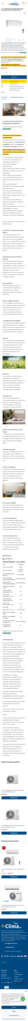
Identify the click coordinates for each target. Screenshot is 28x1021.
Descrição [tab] (4, 97)
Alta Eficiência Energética (15, 86)
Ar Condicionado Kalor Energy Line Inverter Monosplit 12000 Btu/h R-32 (12, 906)
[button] (26, 991)
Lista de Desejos (18, 974)
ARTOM (3, 92)
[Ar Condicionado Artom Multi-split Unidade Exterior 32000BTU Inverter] (12, 812)
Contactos (4, 972)
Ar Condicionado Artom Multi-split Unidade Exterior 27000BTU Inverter (12, 791)
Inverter (19, 88)
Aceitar (14, 1007)
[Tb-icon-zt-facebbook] (2, 982)
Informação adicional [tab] (17, 97)
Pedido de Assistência (4, 975)
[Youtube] (8, 982)
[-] (3, 72)
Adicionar (14, 77)
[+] (10, 72)
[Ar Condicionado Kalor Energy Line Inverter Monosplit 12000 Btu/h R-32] (12, 892)
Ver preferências (14, 1015)
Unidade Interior (16, 90)
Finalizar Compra (18, 979)
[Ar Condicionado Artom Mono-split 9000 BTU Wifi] (12, 856)
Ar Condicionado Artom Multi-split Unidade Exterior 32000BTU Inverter (12, 826)
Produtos (16, 972)
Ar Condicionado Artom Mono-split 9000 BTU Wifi (13, 870)
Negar (14, 1011)
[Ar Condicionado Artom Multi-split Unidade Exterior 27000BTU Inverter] (12, 777)
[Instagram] (5, 982)
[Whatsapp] (11, 982)
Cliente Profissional (6, 978)
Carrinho (16, 976)
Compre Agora (14, 81)
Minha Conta (17, 981)
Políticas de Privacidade (7, 1019)
